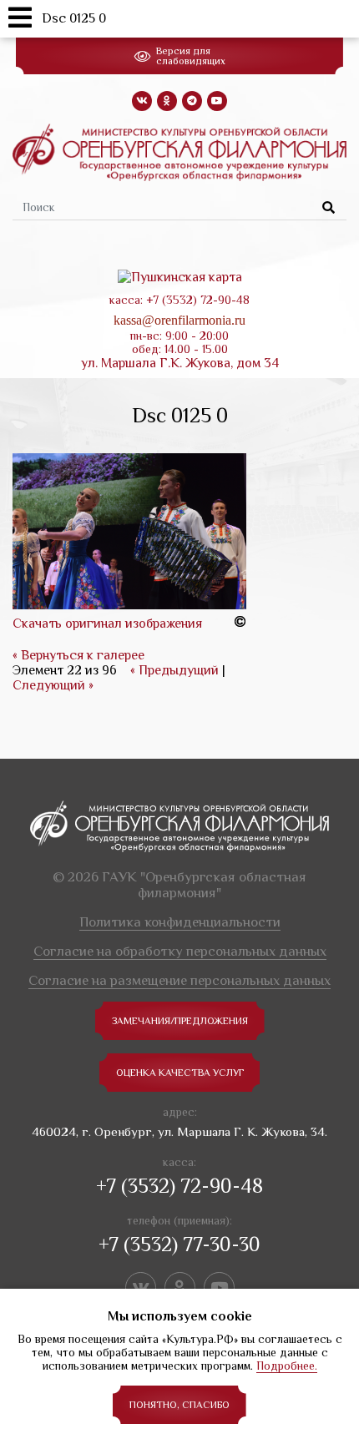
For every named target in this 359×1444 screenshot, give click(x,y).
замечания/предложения (180, 1021)
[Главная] (179, 151)
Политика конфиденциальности (180, 922)
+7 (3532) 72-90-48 (179, 1185)
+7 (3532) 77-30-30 (179, 1244)
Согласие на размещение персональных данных (179, 980)
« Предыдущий (174, 670)
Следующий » (53, 685)
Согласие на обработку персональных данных (179, 951)
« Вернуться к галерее (78, 655)
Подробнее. (286, 1365)
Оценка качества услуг (180, 1072)
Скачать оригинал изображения (107, 623)
